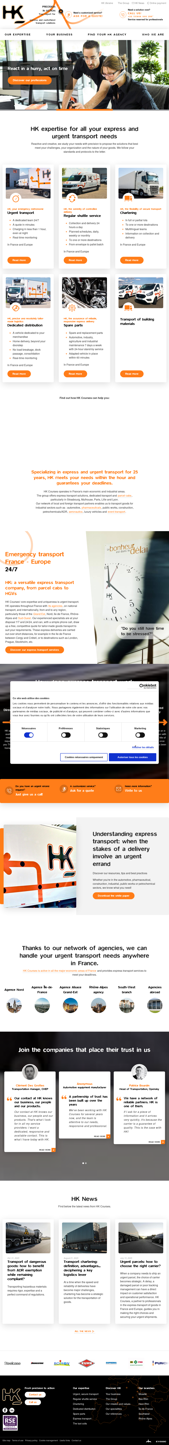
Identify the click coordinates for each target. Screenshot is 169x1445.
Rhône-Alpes (145, 1418)
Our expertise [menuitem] (18, 34)
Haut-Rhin (144, 1403)
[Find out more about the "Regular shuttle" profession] (84, 183)
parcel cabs (124, 495)
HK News (139, 3)
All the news (83, 1331)
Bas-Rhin (143, 1399)
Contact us (35, 1394)
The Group (123, 3)
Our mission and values (118, 1403)
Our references (114, 1413)
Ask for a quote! (24, 80)
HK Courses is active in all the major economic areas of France (59, 971)
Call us (33, 1402)
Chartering (78, 1403)
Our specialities (114, 1408)
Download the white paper (113, 895)
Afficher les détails (143, 747)
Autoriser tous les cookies (133, 757)
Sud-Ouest (24, 618)
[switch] (66, 735)
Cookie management (48, 1440)
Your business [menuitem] (59, 34)
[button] (28, 110)
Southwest (144, 1413)
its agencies (55, 606)
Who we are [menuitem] (153, 34)
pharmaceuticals (91, 507)
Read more (19, 260)
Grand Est (39, 614)
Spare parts (79, 1413)
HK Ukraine (107, 3)
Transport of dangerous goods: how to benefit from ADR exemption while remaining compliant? (26, 1270)
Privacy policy (31, 1440)
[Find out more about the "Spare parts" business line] (84, 292)
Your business (113, 1394)
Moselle (143, 1394)
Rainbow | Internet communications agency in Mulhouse (155, 1440)
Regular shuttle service (85, 1399)
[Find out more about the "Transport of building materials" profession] (140, 292)
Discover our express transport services (34, 650)
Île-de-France (146, 1408)
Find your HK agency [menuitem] (107, 34)
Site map (6, 1440)
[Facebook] (4, 1410)
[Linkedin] (11, 1410)
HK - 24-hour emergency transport (14, 14)
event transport (116, 512)
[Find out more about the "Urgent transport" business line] (28, 183)
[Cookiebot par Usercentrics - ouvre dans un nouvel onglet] (141, 686)
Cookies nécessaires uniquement (84, 757)
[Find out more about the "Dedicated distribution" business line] (28, 292)
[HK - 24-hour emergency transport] (12, 1396)
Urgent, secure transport (86, 1394)
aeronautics (76, 512)
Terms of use (17, 1440)
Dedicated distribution (84, 1408)
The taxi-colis (80, 1423)
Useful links (65, 1440)
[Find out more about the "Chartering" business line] (140, 183)
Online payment (158, 3)
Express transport (82, 1418)
